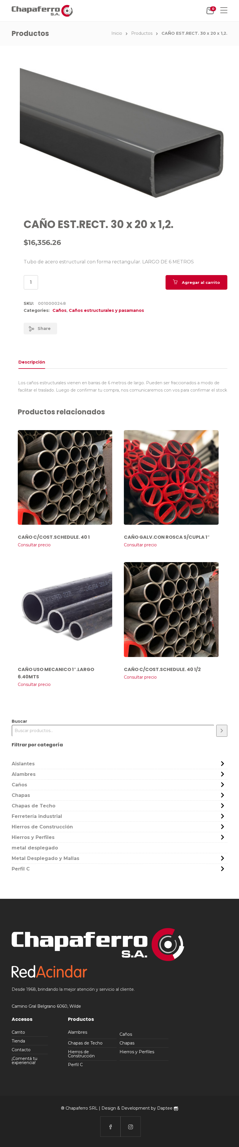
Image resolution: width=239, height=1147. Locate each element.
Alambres (24, 774)
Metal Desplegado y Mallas (45, 858)
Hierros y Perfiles (33, 837)
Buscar (19, 721)
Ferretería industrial (37, 816)
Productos (141, 33)
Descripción (31, 362)
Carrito (18, 1032)
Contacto (21, 1050)
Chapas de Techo (33, 806)
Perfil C (21, 869)
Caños (59, 310)
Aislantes (23, 764)
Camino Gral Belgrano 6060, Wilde (46, 1006)
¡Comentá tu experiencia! (24, 1060)
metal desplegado (35, 848)
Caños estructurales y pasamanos (106, 310)
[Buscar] (221, 731)
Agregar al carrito (201, 282)
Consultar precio (34, 545)
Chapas (21, 795)
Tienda (18, 1041)
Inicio (116, 33)
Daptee (165, 1108)
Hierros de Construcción (42, 827)
